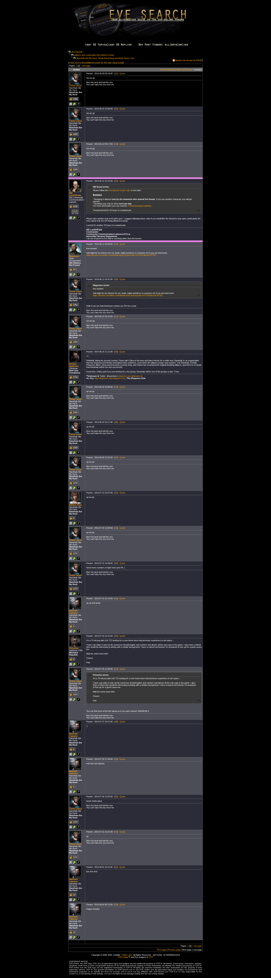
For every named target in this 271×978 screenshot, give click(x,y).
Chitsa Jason (75, 86)
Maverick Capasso (73, 612)
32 (116, 109)
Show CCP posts (184, 69)
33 (116, 144)
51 (116, 832)
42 (116, 493)
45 (116, 598)
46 (116, 636)
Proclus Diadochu (74, 365)
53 (116, 904)
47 (116, 669)
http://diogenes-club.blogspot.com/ (110, 378)
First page (161, 950)
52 (116, 867)
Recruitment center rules (119, 190)
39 (116, 387)
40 (116, 422)
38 (116, 352)
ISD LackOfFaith (75, 194)
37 (116, 316)
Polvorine (73, 648)
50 (116, 796)
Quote (122, 73)
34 (116, 181)
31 (116, 73)
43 (116, 528)
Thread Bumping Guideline (139, 206)
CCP (151, 957)
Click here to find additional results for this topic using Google (97, 62)
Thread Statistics (167, 69)
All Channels (77, 52)
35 (116, 244)
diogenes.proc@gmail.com (131, 376)
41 (116, 457)
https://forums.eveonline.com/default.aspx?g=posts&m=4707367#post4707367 (121, 255)
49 (116, 759)
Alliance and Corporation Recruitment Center (94, 55)
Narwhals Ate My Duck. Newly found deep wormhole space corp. (106, 58)
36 (116, 279)
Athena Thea (75, 505)
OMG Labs (127, 955)
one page (86, 66)
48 (116, 721)
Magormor (74, 256)
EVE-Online (123, 957)
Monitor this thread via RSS (188, 60)
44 (116, 563)
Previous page (174, 950)
